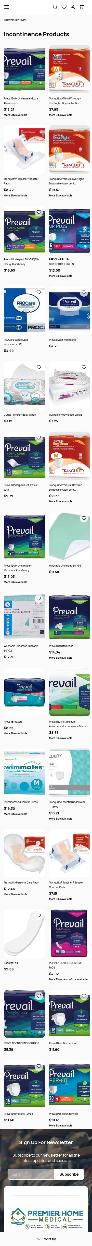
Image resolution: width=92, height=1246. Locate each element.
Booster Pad (11, 963)
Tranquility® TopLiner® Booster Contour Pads (66, 885)
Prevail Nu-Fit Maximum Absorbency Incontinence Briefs (67, 724)
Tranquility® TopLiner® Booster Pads (21, 181)
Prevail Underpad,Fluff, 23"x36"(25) (21, 487)
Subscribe (69, 1174)
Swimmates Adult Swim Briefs (21, 802)
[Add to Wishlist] (39, 212)
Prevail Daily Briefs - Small (18, 1113)
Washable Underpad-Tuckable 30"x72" (21, 648)
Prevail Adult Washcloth (62, 339)
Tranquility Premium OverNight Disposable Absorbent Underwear (66, 181)
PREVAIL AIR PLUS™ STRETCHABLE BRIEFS (61, 262)
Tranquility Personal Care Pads (21, 882)
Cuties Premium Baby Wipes (20, 414)
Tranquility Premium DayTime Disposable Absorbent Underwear (65, 487)
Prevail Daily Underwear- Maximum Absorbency (18, 568)
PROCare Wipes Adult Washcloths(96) (16, 342)
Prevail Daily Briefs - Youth (63, 1043)
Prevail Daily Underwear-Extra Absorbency (21, 101)
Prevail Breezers (13, 721)
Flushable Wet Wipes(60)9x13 (65, 414)
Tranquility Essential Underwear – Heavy (67, 804)
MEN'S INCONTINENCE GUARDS (21, 1043)
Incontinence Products (15, 19)
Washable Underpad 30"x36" (65, 565)
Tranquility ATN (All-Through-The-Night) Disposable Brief (65, 101)
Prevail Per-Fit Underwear (63, 1113)
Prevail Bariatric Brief (61, 646)
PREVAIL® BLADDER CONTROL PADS (65, 965)
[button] (62, 6)
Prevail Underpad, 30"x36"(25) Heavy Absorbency (21, 262)
